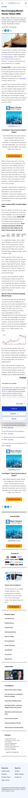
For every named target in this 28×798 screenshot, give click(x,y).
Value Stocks (8, 659)
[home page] (14, 3)
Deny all (14, 418)
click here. (10, 427)
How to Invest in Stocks (11, 718)
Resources (5, 768)
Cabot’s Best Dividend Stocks (13, 701)
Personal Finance (9, 641)
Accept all (14, 408)
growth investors (8, 56)
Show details (19, 403)
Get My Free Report (14, 546)
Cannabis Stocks (9, 618)
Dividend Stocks (9, 623)
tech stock (23, 78)
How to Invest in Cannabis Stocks (14, 727)
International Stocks (10, 632)
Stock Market (8, 650)
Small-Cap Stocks (10, 645)
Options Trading (9, 636)
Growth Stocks (9, 627)
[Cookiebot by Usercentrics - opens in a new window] (19, 378)
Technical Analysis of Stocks (13, 723)
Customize (13, 413)
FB (9, 67)
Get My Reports (14, 607)
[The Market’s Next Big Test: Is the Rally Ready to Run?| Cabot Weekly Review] (14, 675)
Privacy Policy (16, 789)
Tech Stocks (8, 654)
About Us (17, 768)
